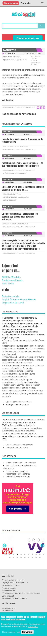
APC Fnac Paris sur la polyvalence (18, 371)
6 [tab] (25, 554)
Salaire (13, 60)
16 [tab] (25, 557)
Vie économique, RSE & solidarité (14, 173)
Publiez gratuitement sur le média (21, 462)
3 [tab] (13, 554)
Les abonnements (8, 608)
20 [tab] (40, 557)
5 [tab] (21, 554)
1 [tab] (6, 554)
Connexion (26, 3)
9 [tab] (36, 554)
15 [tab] (21, 557)
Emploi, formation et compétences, (19, 299)
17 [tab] (28, 557)
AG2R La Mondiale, (11, 277)
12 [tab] (10, 557)
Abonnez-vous (11, 3)
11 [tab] (43, 554)
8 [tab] (32, 554)
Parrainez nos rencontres (17, 471)
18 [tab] (32, 557)
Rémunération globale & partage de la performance (21, 593)
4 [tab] (17, 554)
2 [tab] (10, 554)
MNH (27, 197)
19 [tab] (36, 557)
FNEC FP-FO (8, 283)
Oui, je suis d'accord (11, 632)
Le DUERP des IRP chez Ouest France (21, 332)
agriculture (22, 60)
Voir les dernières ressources (18, 401)
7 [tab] (28, 554)
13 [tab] (13, 557)
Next (42, 545)
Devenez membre (27, 38)
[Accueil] (23, 14)
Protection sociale (10, 197)
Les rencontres (7, 610)
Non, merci (27, 632)
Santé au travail (8, 595)
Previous (4, 545)
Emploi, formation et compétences (15, 146)
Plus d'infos (33, 626)
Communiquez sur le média (18, 476)
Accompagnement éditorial (18, 474)
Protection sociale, (11, 296)
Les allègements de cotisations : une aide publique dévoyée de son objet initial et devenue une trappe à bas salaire (22, 326)
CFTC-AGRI (16, 57)
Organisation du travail (11, 107)
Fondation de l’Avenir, (12, 280)
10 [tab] (40, 554)
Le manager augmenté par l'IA (23, 433)
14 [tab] (17, 557)
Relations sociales (28, 107)
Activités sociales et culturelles (13, 580)
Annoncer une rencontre (17, 447)
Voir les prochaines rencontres (19, 444)
